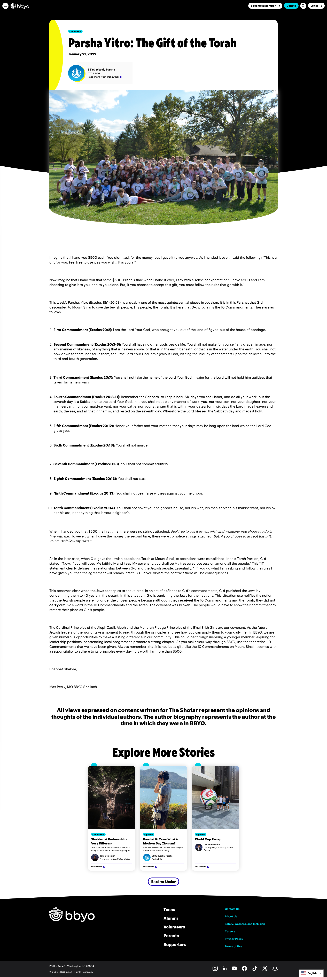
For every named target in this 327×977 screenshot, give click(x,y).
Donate (291, 5)
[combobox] (311, 973)
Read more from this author (103, 76)
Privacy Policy (234, 939)
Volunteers (174, 926)
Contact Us (232, 909)
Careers (230, 931)
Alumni (171, 918)
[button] (5, 6)
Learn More (96, 866)
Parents (171, 935)
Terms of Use (233, 946)
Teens (169, 909)
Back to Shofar (163, 882)
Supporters (175, 944)
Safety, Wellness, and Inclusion (245, 924)
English (312, 973)
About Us (231, 916)
